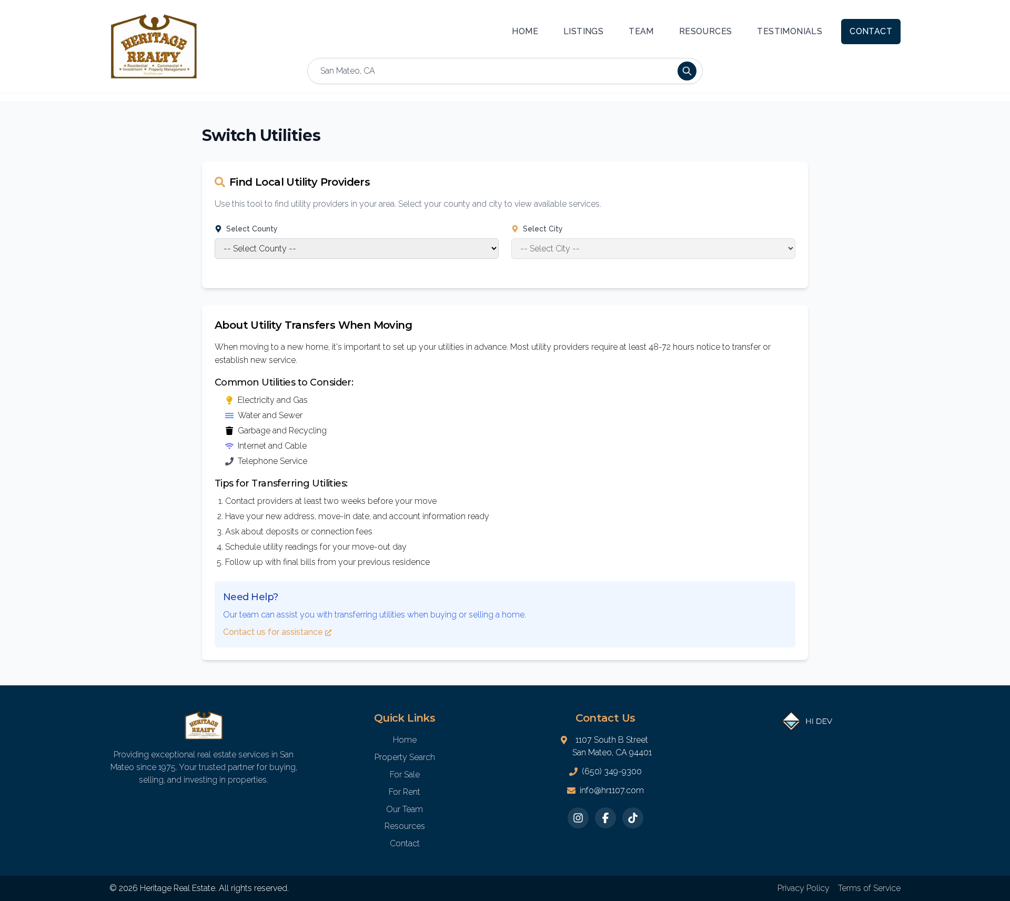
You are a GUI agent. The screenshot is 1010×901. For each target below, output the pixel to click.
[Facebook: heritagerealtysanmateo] (605, 817)
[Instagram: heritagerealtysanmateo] (578, 817)
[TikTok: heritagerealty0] (632, 817)
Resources (705, 31)
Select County (252, 229)
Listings (583, 31)
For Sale (405, 774)
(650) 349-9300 (612, 771)
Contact (871, 31)
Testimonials (789, 31)
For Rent (404, 792)
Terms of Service (869, 888)
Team (641, 31)
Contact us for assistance (273, 632)
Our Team (404, 809)
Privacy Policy (803, 888)
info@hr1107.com (612, 790)
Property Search (405, 757)
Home (525, 31)
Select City (543, 229)
